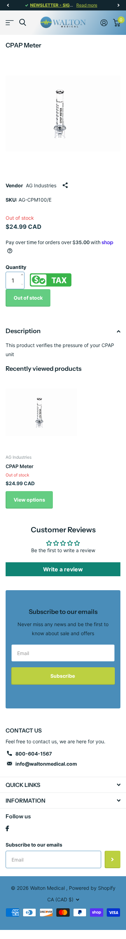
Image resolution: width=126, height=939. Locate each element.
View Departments (10, 22)
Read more (86, 5)
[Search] (22, 22)
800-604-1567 (33, 754)
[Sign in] (103, 22)
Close (63, 784)
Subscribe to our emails (34, 845)
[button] (7, 5)
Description (23, 331)
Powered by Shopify (92, 888)
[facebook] (7, 828)
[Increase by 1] (24, 267)
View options (29, 500)
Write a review (63, 569)
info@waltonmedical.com (46, 764)
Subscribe (63, 676)
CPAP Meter (20, 466)
